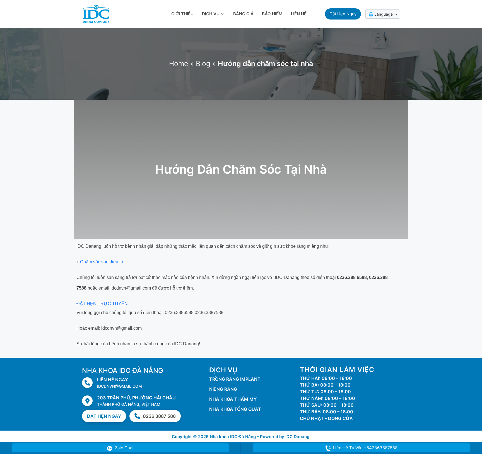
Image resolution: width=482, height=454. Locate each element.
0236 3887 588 (159, 416)
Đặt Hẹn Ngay (104, 416)
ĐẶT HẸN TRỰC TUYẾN (102, 303)
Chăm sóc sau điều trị (101, 261)
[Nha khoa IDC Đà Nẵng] (96, 13)
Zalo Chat (124, 447)
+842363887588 (365, 447)
